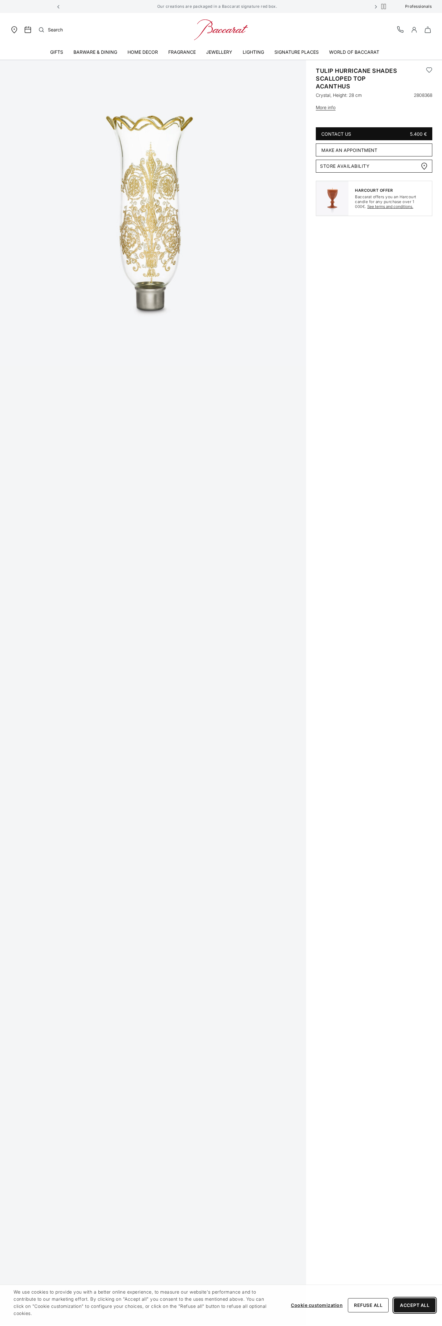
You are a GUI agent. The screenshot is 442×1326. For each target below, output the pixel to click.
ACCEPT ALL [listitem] (414, 1305)
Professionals (418, 6)
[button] (58, 6)
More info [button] (326, 107)
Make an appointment (349, 150)
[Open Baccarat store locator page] (14, 29)
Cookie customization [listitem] (317, 1305)
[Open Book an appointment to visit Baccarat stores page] (28, 30)
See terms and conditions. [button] (390, 206)
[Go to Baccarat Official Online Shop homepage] (221, 29)
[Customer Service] (400, 29)
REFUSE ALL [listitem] (368, 1305)
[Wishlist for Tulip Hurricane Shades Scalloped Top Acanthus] (429, 78)
